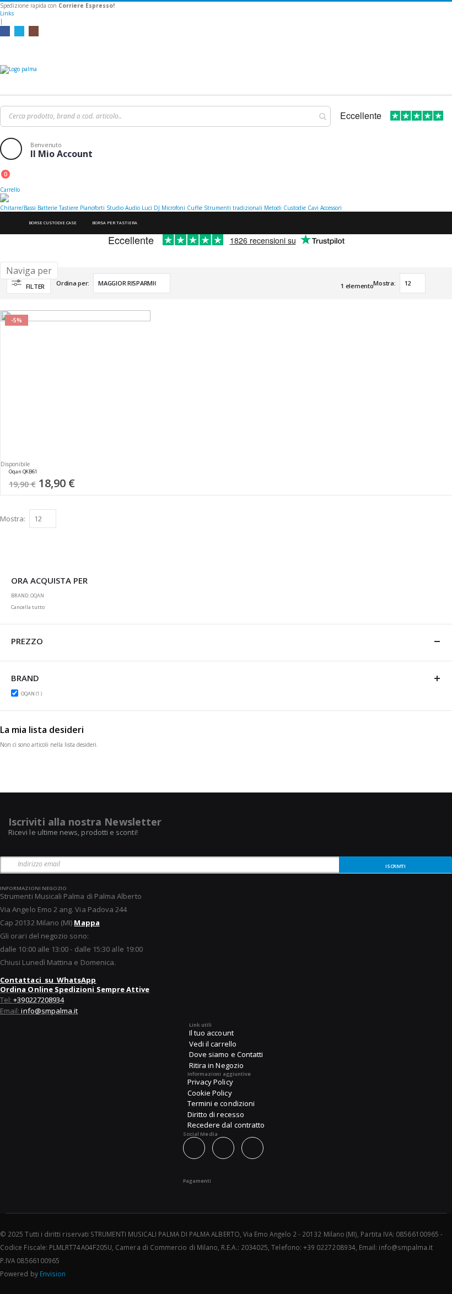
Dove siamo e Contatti (226, 1054)
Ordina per (72, 283)
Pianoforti (92, 208)
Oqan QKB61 (23, 471)
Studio (114, 208)
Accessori (331, 208)
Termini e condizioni (221, 1103)
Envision (53, 1273)
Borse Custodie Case (53, 222)
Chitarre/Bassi (18, 208)
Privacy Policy (210, 1082)
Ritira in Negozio (216, 1065)
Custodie (294, 208)
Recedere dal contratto (226, 1125)
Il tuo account (211, 1033)
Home (9, 223)
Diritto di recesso (215, 1114)
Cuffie (194, 208)
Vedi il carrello (212, 1044)
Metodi (273, 208)
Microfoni (173, 208)
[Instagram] (34, 31)
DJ (157, 208)
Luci (147, 208)
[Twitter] (19, 31)
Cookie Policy (209, 1093)
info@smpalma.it (49, 1011)
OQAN (33, 693)
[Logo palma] (226, 77)
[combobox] (165, 116)
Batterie (47, 208)
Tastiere (68, 208)
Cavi (313, 208)
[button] (138, 474)
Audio (132, 208)
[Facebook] (5, 31)
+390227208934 (38, 1000)
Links (7, 13)
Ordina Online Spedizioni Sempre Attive (74, 989)
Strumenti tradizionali (233, 208)
